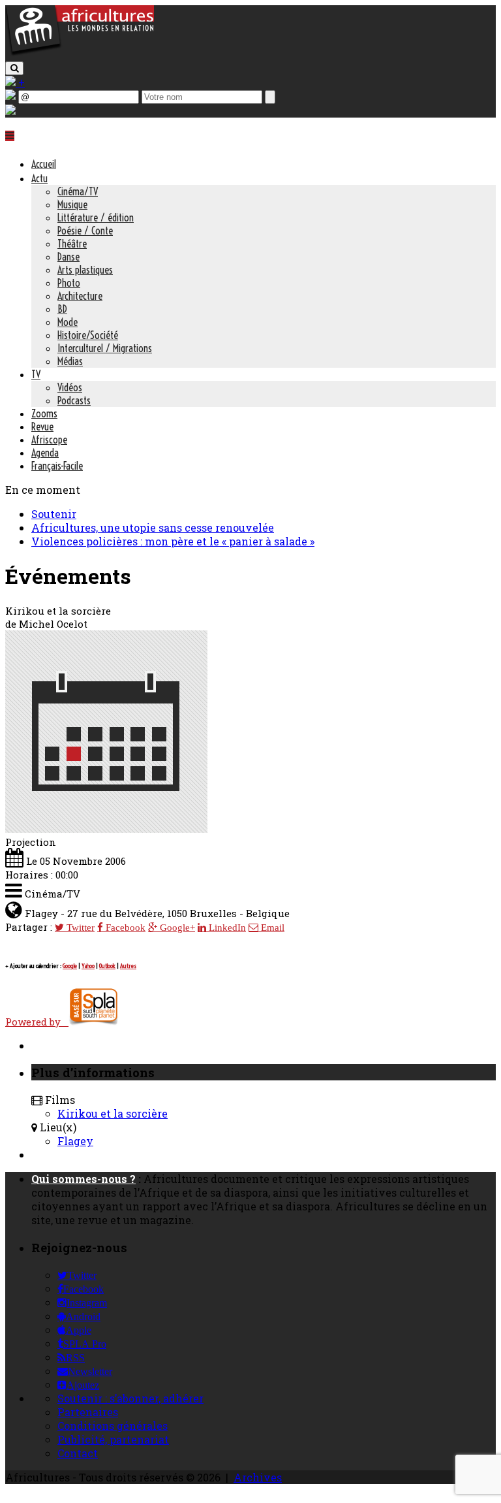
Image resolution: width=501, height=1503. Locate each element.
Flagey (75, 1141)
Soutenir (53, 514)
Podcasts (74, 400)
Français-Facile (57, 465)
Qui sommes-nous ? (83, 1179)
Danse (68, 256)
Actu (39, 178)
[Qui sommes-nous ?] (10, 111)
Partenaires (87, 1412)
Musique (72, 204)
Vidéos (69, 387)
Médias (70, 361)
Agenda (45, 452)
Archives (258, 1477)
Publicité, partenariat (113, 1439)
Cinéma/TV (77, 191)
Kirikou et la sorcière (112, 1113)
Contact (77, 1453)
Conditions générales (112, 1425)
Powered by (36, 1021)
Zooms (44, 413)
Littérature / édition (95, 217)
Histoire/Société (87, 335)
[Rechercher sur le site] (14, 68)
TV (35, 374)
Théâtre (72, 243)
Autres (128, 966)
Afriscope (49, 439)
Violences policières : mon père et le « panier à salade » (172, 541)
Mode (67, 322)
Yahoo (88, 966)
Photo (68, 282)
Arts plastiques (85, 269)
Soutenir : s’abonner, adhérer (130, 1398)
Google (70, 966)
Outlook (107, 966)
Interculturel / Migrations (104, 348)
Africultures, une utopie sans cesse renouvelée (152, 527)
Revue (42, 426)
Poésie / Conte (85, 230)
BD (62, 308)
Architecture (79, 295)
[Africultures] (79, 53)
